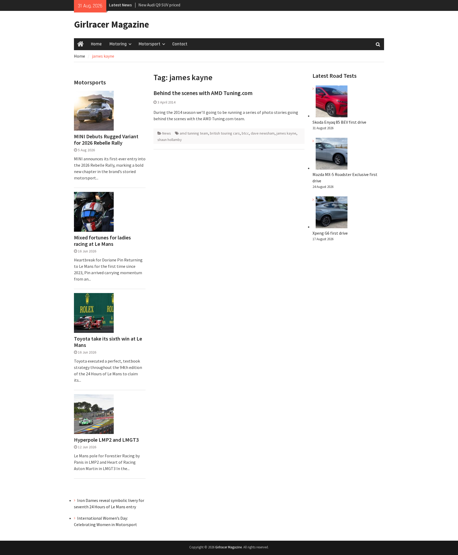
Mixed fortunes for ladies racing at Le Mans (102, 240)
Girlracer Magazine (111, 24)
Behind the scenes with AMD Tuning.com (203, 93)
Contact (179, 44)
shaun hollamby (169, 139)
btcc (245, 133)
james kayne (286, 133)
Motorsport (149, 44)
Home (96, 44)
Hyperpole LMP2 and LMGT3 (106, 440)
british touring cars (225, 133)
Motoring (118, 44)
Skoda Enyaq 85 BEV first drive (165, 5)
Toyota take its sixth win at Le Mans (108, 341)
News (166, 133)
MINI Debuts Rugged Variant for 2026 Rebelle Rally (106, 139)
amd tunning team (194, 133)
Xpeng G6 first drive (330, 233)
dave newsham (263, 133)
